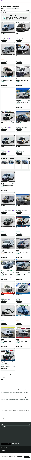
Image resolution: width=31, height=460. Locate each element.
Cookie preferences (19, 457)
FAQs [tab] (1, 379)
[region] (15, 456)
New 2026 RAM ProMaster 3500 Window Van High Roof (24, 167)
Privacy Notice (7, 455)
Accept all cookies (26, 457)
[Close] (30, 454)
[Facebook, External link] (13, 443)
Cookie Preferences (3, 452)
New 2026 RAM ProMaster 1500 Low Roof (4, 167)
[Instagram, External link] (16, 443)
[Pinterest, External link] (18, 443)
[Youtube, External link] (15, 443)
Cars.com (12, 456)
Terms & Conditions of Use (4, 447)
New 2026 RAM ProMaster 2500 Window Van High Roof (11, 167)
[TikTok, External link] (12, 443)
